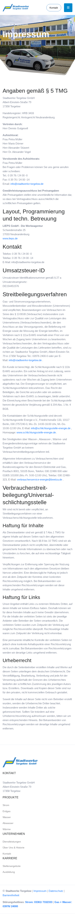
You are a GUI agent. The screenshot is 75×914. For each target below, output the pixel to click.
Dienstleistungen (12, 841)
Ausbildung (9, 872)
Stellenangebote (12, 866)
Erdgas (6, 811)
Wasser (7, 817)
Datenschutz (56, 890)
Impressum (40, 890)
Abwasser (8, 823)
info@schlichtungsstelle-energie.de (50, 428)
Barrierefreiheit (11, 895)
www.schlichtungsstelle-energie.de (36, 432)
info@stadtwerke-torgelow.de (26, 183)
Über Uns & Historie (13, 847)
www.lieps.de (10, 238)
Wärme (7, 829)
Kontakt (54, 7)
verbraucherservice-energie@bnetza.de (39, 479)
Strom (6, 805)
